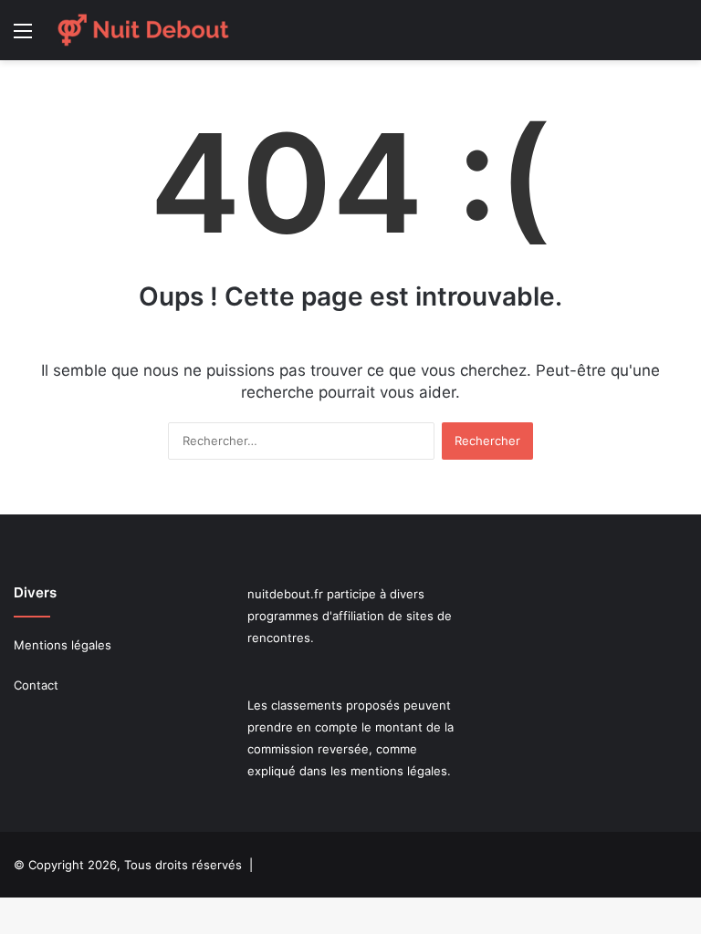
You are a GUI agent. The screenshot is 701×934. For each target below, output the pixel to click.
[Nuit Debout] (143, 30)
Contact (36, 685)
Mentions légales (62, 645)
